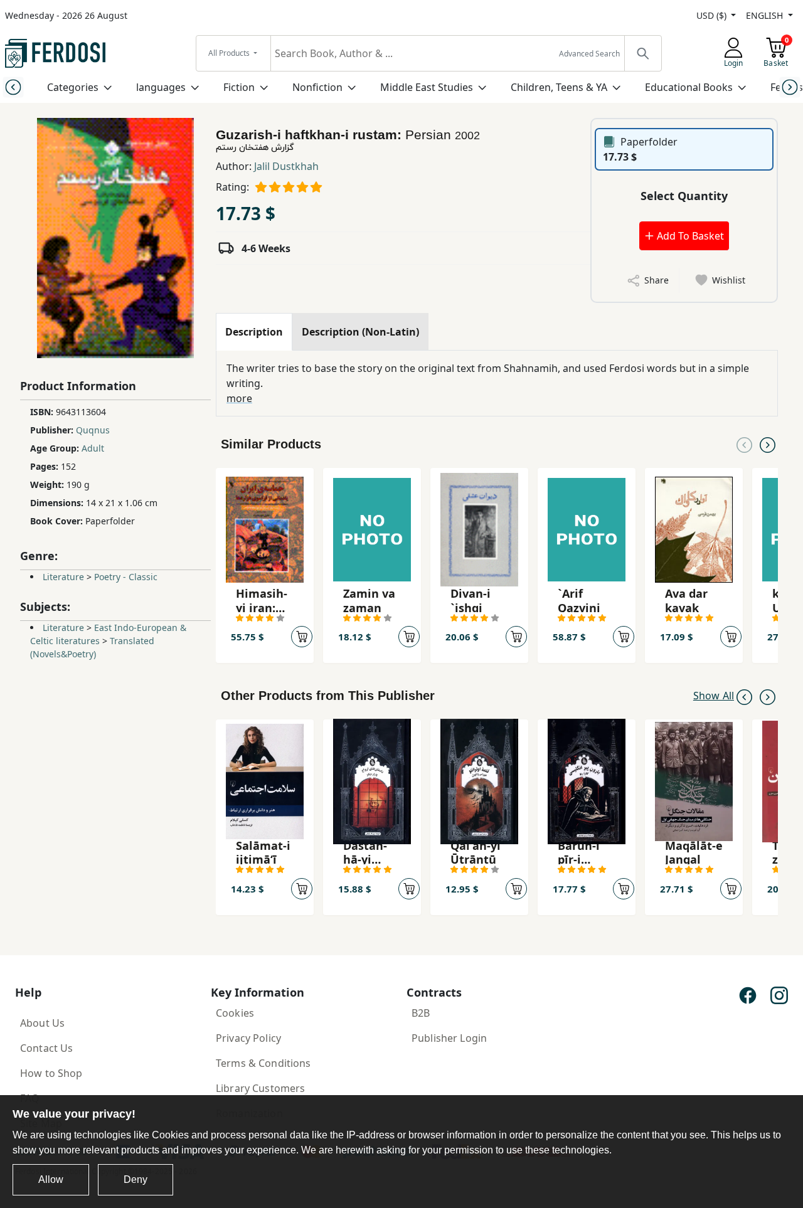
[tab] (254, 332)
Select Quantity (684, 195)
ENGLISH (765, 15)
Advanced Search (589, 53)
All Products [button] (230, 53)
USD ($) (712, 15)
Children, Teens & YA (559, 87)
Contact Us (46, 1048)
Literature (63, 577)
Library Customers (260, 1088)
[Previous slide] (13, 87)
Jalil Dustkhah (286, 166)
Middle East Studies (426, 87)
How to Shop (51, 1073)
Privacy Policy (248, 1038)
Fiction (239, 87)
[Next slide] (790, 87)
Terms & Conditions (263, 1063)
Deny (135, 1179)
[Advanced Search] (642, 53)
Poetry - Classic (125, 577)
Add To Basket (689, 236)
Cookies (235, 1013)
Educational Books (689, 87)
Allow (50, 1179)
